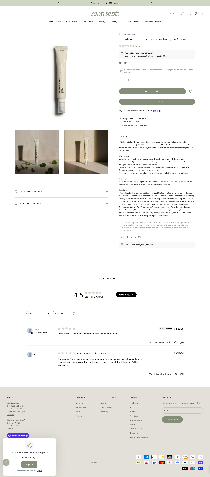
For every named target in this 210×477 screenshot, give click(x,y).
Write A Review (126, 294)
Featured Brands (131, 22)
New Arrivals (55, 22)
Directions (10, 414)
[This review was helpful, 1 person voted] (176, 373)
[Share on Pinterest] (135, 237)
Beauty (102, 22)
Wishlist (133, 424)
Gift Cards (134, 416)
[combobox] (38, 313)
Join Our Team (81, 407)
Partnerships (104, 412)
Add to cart (152, 91)
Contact (133, 412)
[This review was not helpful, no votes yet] (181, 342)
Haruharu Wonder (127, 34)
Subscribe (172, 419)
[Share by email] (139, 237)
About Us (79, 403)
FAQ (131, 407)
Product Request (136, 420)
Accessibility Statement (139, 437)
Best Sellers (71, 22)
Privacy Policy (135, 433)
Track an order (135, 403)
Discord (103, 403)
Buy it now (157, 101)
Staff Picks (88, 22)
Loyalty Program (106, 407)
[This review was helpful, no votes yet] (175, 342)
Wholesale (79, 416)
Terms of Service (136, 429)
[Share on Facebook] (127, 237)
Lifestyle (115, 22)
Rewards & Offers (153, 22)
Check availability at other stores (134, 125)
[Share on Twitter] (131, 237)
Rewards (79, 412)
